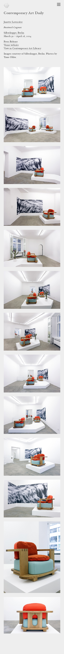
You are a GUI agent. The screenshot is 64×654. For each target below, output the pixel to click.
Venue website (11, 45)
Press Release (11, 42)
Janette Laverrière (13, 22)
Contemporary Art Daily (24, 13)
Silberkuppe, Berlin (14, 33)
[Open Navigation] (59, 4)
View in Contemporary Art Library (22, 48)
